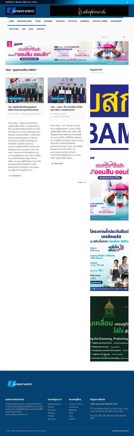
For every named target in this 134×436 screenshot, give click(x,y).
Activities (73, 409)
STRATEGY (60, 21)
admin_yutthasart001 (32, 114)
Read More (16, 176)
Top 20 (51, 406)
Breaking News (54, 403)
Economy (52, 409)
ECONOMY (48, 21)
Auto (71, 415)
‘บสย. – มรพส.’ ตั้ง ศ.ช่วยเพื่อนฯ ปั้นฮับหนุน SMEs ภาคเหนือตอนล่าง (66, 108)
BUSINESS (84, 21)
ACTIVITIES (14, 29)
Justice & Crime (76, 403)
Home (11, 21)
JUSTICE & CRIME (100, 21)
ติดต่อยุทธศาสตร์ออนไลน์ (120, 431)
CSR (23, 29)
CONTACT (41, 29)
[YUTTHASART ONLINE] (20, 11)
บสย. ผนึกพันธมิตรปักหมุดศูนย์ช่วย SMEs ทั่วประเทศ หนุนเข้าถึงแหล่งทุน (23, 108)
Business (52, 418)
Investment (74, 406)
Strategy (51, 412)
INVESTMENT (116, 21)
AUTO (31, 29)
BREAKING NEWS (24, 21)
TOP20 (38, 21)
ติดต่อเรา (72, 418)
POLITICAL (72, 21)
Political (51, 415)
